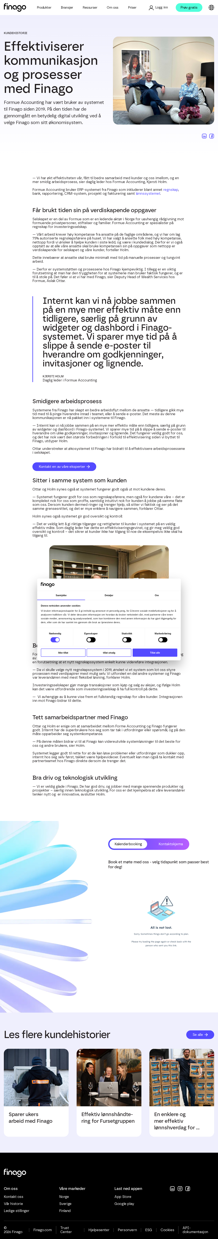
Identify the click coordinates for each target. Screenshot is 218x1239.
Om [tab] (157, 595)
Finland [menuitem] (65, 1211)
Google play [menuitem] (124, 1204)
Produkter (44, 7)
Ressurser (90, 7)
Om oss (112, 7)
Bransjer (67, 7)
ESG (148, 1230)
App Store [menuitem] (122, 1197)
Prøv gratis (189, 7)
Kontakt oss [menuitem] (13, 1197)
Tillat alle (155, 652)
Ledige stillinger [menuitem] (16, 1211)
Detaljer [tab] (109, 595)
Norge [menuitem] (64, 1197)
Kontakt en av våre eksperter (62, 466)
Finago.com (42, 1230)
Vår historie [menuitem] (13, 1204)
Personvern (127, 1230)
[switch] (91, 639)
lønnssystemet (148, 193)
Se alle (198, 1034)
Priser (132, 7)
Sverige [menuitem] (65, 1204)
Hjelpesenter (98, 1230)
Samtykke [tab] (61, 595)
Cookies (167, 1230)
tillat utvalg (109, 652)
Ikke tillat (63, 652)
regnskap (170, 190)
